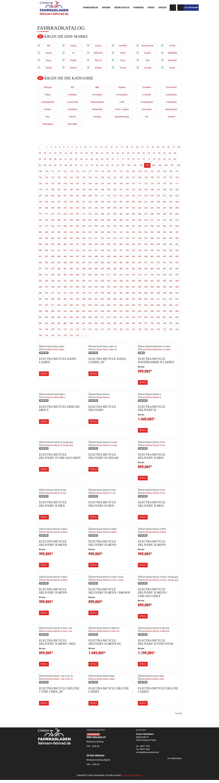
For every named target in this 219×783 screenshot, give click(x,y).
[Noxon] (48, 60)
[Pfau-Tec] (97, 60)
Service (151, 7)
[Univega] (97, 67)
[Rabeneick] (171, 60)
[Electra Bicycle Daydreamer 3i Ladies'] (159, 349)
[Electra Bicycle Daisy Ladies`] (60, 349)
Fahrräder (138, 7)
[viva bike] (146, 67)
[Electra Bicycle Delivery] (109, 397)
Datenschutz (127, 775)
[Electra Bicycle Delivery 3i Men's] (60, 532)
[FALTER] (171, 45)
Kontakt (163, 7)
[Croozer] (97, 45)
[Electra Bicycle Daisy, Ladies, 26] (109, 349)
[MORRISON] (171, 53)
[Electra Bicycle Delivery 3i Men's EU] (109, 631)
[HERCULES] (97, 53)
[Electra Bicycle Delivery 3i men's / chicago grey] (159, 580)
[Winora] (171, 67)
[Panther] (72, 60)
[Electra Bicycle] (146, 45)
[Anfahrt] (173, 7)
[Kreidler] (146, 53)
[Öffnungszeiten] (180, 7)
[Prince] (122, 60)
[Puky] (146, 60)
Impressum (137, 775)
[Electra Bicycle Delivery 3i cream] (109, 445)
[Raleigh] (48, 67)
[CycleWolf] (122, 45)
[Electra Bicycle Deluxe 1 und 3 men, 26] (60, 679)
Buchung (106, 7)
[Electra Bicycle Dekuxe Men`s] (60, 397)
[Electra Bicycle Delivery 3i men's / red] (60, 631)
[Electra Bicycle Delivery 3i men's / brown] (109, 580)
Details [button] (44, 373)
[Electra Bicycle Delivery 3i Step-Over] (159, 631)
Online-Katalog (121, 7)
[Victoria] (122, 67)
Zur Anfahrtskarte (174, 758)
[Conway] (72, 45)
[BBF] (48, 45)
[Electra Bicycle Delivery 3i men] (159, 445)
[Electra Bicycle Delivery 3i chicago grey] (60, 445)
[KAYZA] (122, 53)
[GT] (72, 53)
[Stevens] (72, 67)
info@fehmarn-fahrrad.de (148, 752)
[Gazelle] (48, 53)
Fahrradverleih (90, 7)
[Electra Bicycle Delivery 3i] (159, 397)
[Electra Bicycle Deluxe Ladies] (109, 679)
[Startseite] (54, 8)
